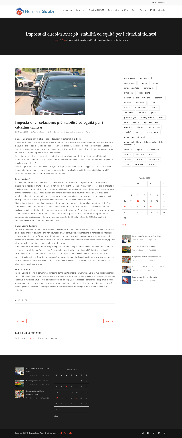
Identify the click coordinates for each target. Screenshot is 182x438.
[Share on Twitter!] (22, 300)
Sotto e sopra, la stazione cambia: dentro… (147, 236)
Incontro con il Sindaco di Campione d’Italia (148, 267)
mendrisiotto (153, 127)
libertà (140, 127)
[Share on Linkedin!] (26, 300)
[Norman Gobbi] (35, 11)
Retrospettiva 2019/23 (118, 10)
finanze (154, 107)
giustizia (154, 112)
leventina (128, 127)
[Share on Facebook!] (19, 300)
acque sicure (129, 78)
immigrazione (147, 117)
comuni (155, 83)
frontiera (142, 112)
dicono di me (144, 93)
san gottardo (152, 132)
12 (138, 201)
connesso (30, 338)
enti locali (140, 102)
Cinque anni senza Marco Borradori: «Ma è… (148, 257)
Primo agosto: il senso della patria (144, 277)
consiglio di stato (131, 88)
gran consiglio (130, 117)
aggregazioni (146, 78)
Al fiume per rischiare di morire (143, 246)
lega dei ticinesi (151, 122)
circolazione (129, 83)
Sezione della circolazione (73, 132)
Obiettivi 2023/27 (96, 10)
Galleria (142, 10)
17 (125, 206)
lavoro (136, 122)
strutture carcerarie (145, 154)
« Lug (124, 224)
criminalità (128, 93)
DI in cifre (80, 10)
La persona (67, 10)
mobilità (127, 132)
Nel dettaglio (159, 10)
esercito (153, 102)
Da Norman (58, 132)
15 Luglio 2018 (22, 132)
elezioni (127, 102)
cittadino (143, 83)
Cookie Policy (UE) (65, 433)
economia (159, 97)
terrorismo (154, 159)
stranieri (127, 154)
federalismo (140, 107)
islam (161, 117)
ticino (126, 164)
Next (108, 321)
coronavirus (149, 88)
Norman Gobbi (161, 2)
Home (56, 40)
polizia (139, 132)
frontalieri (128, 112)
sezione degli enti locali (134, 137)
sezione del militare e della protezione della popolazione (143, 143)
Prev (22, 321)
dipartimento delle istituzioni (137, 97)
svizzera (127, 159)
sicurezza (128, 149)
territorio (140, 159)
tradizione (138, 164)
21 (151, 206)
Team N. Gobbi (38, 132)
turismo (151, 164)
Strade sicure (153, 149)
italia (126, 122)
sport (139, 149)
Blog (134, 10)
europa (127, 107)
